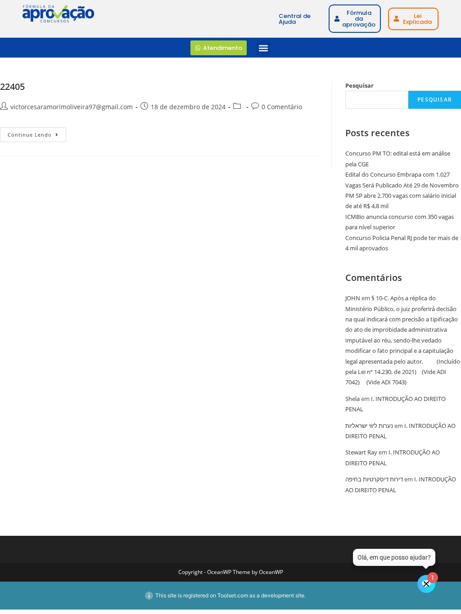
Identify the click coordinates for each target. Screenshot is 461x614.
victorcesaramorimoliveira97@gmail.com (71, 106)
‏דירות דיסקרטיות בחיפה (374, 479)
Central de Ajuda (295, 19)
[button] (263, 47)
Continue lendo (37, 132)
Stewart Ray (361, 452)
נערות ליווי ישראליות (369, 426)
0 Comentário (282, 106)
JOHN (352, 298)
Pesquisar (359, 85)
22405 (12, 86)
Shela (352, 399)
